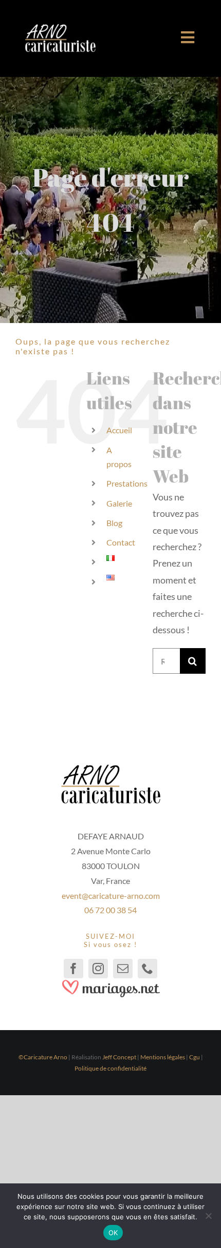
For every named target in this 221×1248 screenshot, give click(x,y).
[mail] (123, 968)
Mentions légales (162, 1057)
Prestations (127, 483)
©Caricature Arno (43, 1057)
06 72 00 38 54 (110, 910)
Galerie (119, 503)
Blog (114, 523)
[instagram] (98, 968)
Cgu (194, 1057)
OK (113, 1233)
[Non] (208, 1216)
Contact (120, 542)
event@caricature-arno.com (111, 895)
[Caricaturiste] (60, 28)
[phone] (147, 968)
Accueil (119, 430)
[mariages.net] (110, 983)
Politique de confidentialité (110, 1068)
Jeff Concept (119, 1057)
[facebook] (73, 968)
